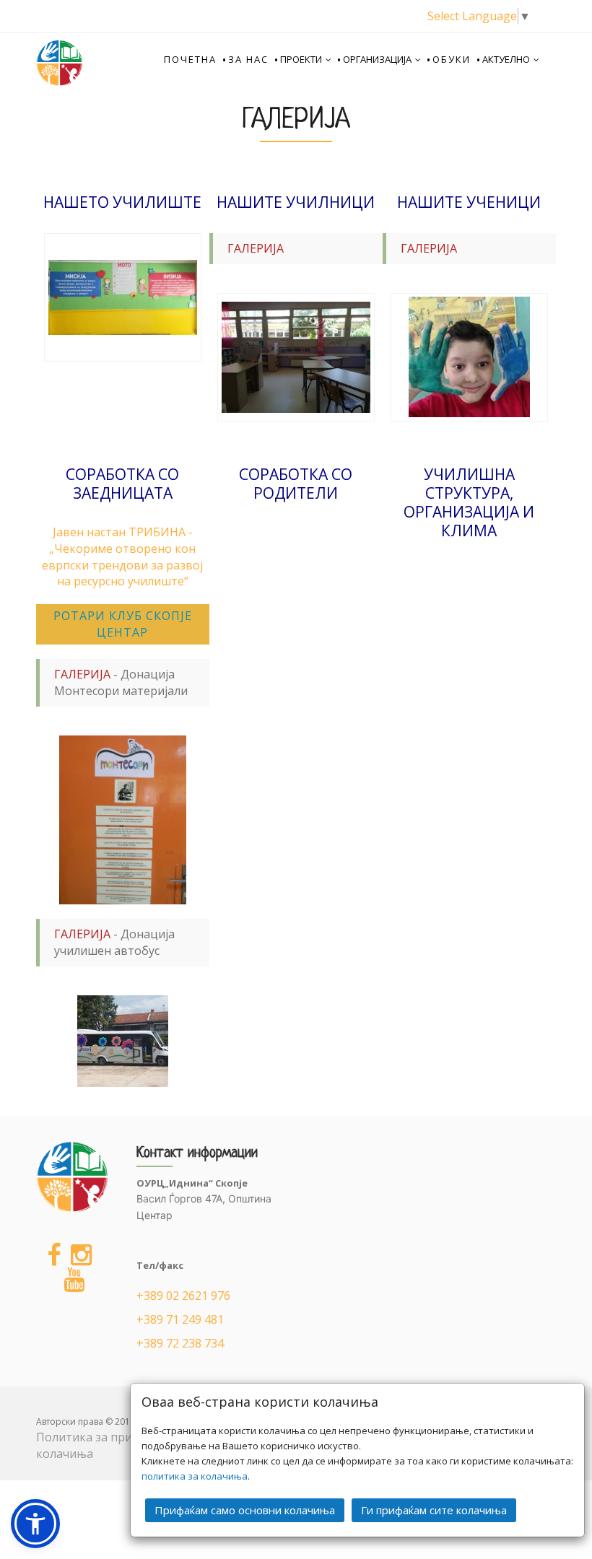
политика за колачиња (195, 1476)
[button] (35, 1524)
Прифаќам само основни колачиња (244, 1510)
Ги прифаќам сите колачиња (434, 1510)
